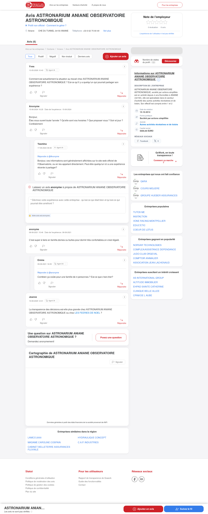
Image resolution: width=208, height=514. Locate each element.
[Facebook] (135, 478)
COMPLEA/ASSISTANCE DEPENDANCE (154, 249)
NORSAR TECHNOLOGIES (147, 245)
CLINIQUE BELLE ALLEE (146, 291)
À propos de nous (99, 5)
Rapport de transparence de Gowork (95, 478)
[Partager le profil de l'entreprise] (178, 50)
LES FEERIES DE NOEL (87, 312)
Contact (82, 484)
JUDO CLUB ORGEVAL (145, 253)
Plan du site (30, 491)
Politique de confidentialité (37, 488)
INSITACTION (140, 216)
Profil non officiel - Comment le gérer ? (47, 25)
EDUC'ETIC (139, 225)
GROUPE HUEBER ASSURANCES (159, 195)
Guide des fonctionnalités (90, 481)
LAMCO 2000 (34, 437)
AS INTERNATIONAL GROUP (148, 277)
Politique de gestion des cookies (39, 484)
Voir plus (107, 30)
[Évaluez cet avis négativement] (36, 94)
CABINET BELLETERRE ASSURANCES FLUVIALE (49, 448)
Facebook (144, 141)
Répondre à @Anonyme (48, 156)
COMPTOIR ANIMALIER (145, 258)
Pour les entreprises (170, 5)
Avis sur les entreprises (59, 5)
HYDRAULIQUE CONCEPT (92, 437)
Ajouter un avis (118, 56)
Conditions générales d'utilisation (40, 478)
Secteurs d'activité (80, 5)
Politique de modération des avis (40, 481)
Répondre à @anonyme (48, 272)
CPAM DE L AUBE (142, 295)
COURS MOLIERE (150, 188)
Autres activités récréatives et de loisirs (159, 124)
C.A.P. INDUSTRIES (88, 442)
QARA (144, 181)
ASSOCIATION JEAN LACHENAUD (151, 262)
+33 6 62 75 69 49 (91, 30)
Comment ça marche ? (163, 161)
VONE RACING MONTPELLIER (149, 220)
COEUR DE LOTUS (143, 229)
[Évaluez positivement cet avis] (31, 94)
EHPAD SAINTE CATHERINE (148, 286)
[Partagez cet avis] (124, 66)
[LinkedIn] (141, 478)
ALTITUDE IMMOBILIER (145, 282)
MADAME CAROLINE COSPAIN (44, 442)
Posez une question (111, 337)
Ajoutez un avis (145, 508)
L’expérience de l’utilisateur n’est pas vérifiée (157, 33)
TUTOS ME (139, 212)
